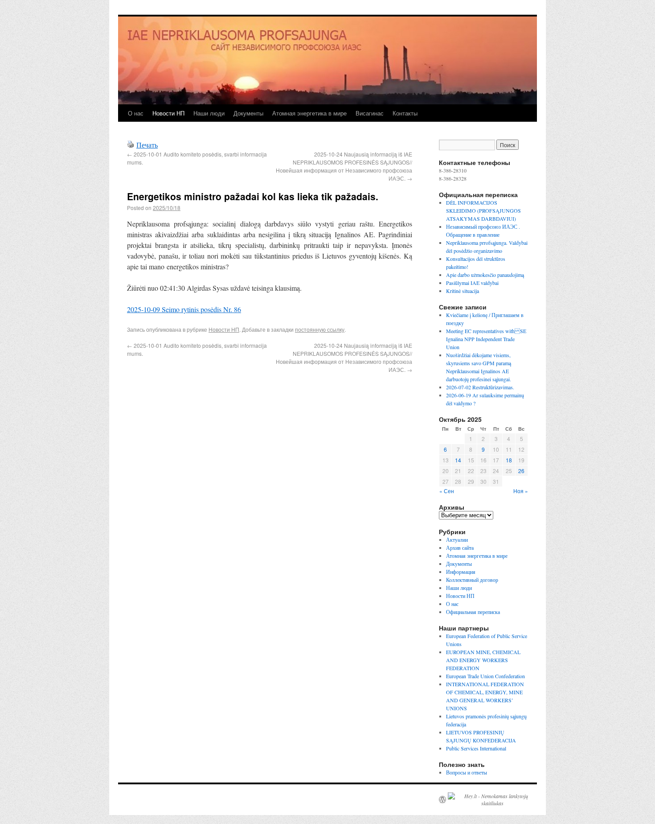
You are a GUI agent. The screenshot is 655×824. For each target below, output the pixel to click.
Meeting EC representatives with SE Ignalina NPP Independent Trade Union (486, 338)
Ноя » (520, 490)
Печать (147, 144)
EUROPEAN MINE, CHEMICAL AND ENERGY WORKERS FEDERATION (483, 660)
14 (458, 460)
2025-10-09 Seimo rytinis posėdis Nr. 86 (184, 309)
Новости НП (168, 113)
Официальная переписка (473, 611)
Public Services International (476, 748)
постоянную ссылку (319, 329)
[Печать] (130, 144)
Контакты (405, 113)
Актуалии (457, 539)
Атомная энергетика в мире (309, 113)
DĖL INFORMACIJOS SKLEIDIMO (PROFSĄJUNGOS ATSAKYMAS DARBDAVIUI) (483, 210)
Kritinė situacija (462, 290)
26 (521, 470)
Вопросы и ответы (466, 772)
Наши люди (209, 113)
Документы (248, 113)
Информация (460, 571)
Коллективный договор (472, 579)
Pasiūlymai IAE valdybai (472, 282)
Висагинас (370, 113)
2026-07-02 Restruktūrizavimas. (480, 387)
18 (509, 460)
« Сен (446, 490)
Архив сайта (460, 547)
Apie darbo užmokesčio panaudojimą (485, 274)
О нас (135, 113)
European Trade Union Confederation (485, 676)
